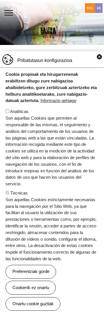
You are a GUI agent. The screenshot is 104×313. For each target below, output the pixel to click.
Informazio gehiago (58, 100)
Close (99, 56)
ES (99, 8)
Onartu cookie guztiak (33, 303)
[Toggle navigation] (9, 12)
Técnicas (19, 193)
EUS (90, 8)
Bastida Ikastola (48, 11)
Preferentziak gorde (30, 271)
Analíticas (19, 111)
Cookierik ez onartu (30, 287)
